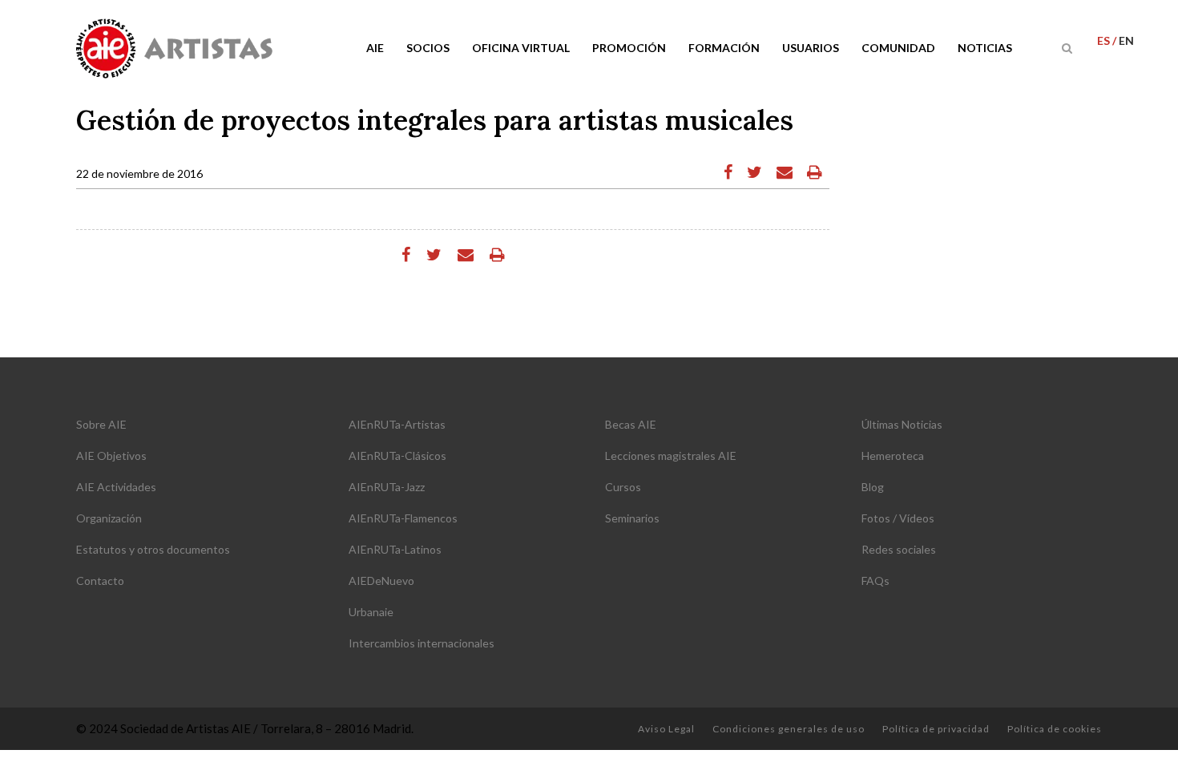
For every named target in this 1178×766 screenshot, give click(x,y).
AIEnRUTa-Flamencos (403, 518)
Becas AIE (630, 424)
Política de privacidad (936, 729)
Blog (872, 487)
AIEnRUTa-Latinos (395, 549)
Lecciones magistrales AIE (670, 455)
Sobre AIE (101, 424)
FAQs (875, 580)
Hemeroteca (892, 455)
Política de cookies (1054, 729)
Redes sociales (898, 549)
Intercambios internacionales (421, 643)
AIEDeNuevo (381, 580)
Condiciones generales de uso (788, 729)
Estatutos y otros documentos (153, 549)
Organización (109, 518)
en (1126, 40)
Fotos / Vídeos (897, 518)
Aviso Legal (666, 729)
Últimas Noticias (901, 424)
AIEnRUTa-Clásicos (397, 455)
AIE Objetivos (111, 455)
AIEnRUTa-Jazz (387, 487)
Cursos (623, 487)
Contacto (100, 580)
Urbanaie (371, 612)
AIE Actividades (116, 487)
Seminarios (632, 518)
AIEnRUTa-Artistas (397, 424)
